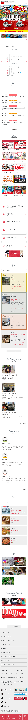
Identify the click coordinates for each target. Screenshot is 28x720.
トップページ (5, 632)
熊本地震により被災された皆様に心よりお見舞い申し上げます (13, 108)
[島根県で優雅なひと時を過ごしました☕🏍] (14, 338)
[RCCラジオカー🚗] (14, 321)
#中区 (12, 309)
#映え (12, 286)
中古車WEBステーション (7, 148)
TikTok (5, 705)
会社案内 (3, 618)
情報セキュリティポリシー (9, 677)
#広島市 (22, 307)
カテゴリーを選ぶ (6, 270)
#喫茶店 (19, 343)
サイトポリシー (21, 673)
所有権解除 (20, 677)
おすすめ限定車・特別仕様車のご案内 (11, 102)
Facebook (6, 693)
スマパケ (16, 172)
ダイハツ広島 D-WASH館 (19, 184)
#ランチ (22, 286)
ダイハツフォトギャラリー (7, 172)
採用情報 (3, 606)
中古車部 (13, 517)
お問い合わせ (20, 680)
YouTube (6, 697)
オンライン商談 (5, 161)
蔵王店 (12, 277)
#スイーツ (19, 307)
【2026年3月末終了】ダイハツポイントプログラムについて (13, 123)
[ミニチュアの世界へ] (14, 530)
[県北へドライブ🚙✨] (14, 282)
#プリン (15, 309)
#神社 (12, 287)
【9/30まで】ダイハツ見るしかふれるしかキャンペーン (13, 116)
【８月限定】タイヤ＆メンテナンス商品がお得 (13, 97)
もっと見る (14, 350)
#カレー (15, 307)
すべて (3, 90)
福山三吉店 (13, 296)
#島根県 (22, 342)
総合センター (14, 527)
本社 (12, 507)
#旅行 (22, 343)
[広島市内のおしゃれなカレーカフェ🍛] (14, 302)
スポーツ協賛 (4, 195)
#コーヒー (19, 342)
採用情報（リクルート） (19, 195)
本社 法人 (13, 538)
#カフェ (15, 286)
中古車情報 (20, 148)
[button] (4, 19)
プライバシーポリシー (7, 673)
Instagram (6, 689)
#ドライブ (19, 286)
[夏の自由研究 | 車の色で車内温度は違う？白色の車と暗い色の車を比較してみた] (14, 510)
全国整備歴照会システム (6, 184)
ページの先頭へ (14, 626)
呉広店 (12, 318)
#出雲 (16, 343)
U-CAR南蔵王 (13, 332)
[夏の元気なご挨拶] (14, 520)
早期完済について (9, 682)
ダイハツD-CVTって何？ (19, 161)
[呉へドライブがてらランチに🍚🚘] (14, 540)
